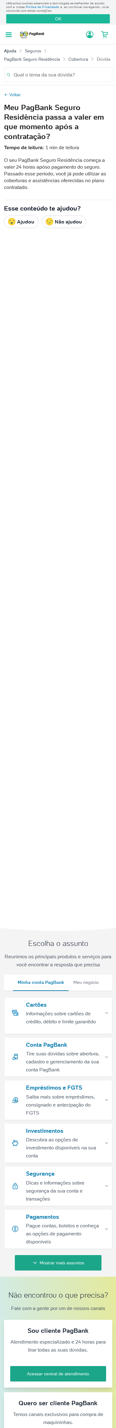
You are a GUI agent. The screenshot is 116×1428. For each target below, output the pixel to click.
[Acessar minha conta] (89, 34)
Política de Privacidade (42, 7)
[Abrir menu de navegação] (9, 34)
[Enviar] (8, 75)
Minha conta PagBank (41, 982)
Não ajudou (68, 222)
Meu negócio (86, 982)
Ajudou (25, 222)
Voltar (15, 94)
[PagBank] (34, 34)
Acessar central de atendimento (58, 1374)
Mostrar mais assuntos (62, 1263)
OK (58, 19)
